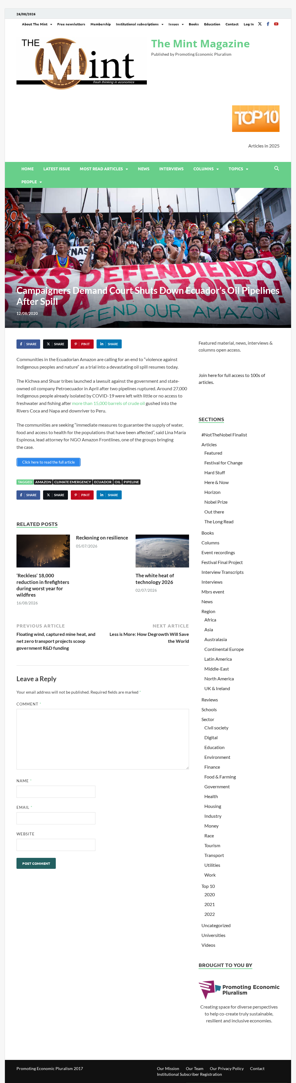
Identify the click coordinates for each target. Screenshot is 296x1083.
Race (209, 835)
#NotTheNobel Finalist (224, 434)
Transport (214, 855)
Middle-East (216, 668)
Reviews (209, 699)
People (29, 181)
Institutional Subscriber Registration (189, 1074)
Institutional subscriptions (137, 24)
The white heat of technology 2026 (155, 578)
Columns (203, 168)
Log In (249, 24)
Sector (207, 719)
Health (211, 796)
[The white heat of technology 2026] (162, 553)
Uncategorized (216, 925)
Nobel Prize (215, 502)
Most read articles (101, 168)
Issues (174, 24)
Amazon (43, 482)
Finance (212, 767)
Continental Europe (224, 649)
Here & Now (216, 482)
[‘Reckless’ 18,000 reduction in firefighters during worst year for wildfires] (43, 553)
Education (212, 24)
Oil (118, 482)
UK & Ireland (217, 688)
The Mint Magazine (200, 43)
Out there (214, 511)
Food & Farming (220, 776)
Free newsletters (71, 24)
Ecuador (103, 482)
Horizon (212, 492)
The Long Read (219, 521)
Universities (213, 935)
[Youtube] (276, 24)
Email (24, 807)
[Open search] (276, 168)
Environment (217, 757)
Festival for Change (223, 462)
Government (217, 786)
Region (208, 611)
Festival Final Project (222, 562)
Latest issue (56, 168)
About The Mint (34, 24)
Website (25, 834)
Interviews (171, 168)
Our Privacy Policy (227, 1068)
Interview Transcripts (222, 572)
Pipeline (131, 482)
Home (27, 168)
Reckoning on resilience (102, 538)
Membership (100, 24)
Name (24, 780)
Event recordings (218, 552)
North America (219, 678)
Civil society (216, 727)
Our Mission (168, 1068)
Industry (212, 816)
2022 (209, 914)
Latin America (218, 659)
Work (210, 874)
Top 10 (208, 886)
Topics (236, 168)
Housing (212, 806)
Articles (209, 444)
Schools (209, 709)
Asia (208, 629)
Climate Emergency (72, 482)
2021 (209, 904)
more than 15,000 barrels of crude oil (108, 403)
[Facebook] (267, 24)
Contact (231, 24)
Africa (210, 619)
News (143, 168)
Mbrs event (212, 591)
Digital (211, 737)
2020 (209, 894)
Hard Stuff (214, 472)
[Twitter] (259, 24)
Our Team (195, 1068)
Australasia (215, 639)
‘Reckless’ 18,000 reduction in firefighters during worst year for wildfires (42, 584)
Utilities (212, 865)
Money (211, 825)
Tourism (212, 845)
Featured (213, 452)
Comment (28, 704)
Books (194, 24)
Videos (208, 945)
